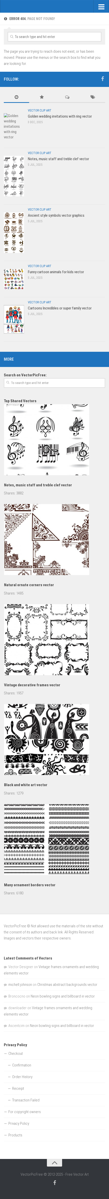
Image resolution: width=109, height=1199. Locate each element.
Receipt (18, 1088)
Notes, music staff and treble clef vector (58, 159)
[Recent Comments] (67, 97)
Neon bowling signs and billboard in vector (63, 996)
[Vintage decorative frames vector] (54, 640)
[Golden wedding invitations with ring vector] (14, 126)
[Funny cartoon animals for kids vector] (14, 279)
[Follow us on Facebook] (102, 79)
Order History (22, 1077)
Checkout (15, 1053)
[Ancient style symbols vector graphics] (14, 232)
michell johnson (20, 984)
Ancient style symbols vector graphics (56, 215)
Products (15, 1135)
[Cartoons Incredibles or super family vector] (14, 319)
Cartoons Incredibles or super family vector (60, 308)
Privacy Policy (18, 1123)
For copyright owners (24, 1112)
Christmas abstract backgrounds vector (67, 984)
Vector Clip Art (39, 110)
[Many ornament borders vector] (54, 840)
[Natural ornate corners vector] (54, 540)
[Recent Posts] (16, 97)
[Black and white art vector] (54, 740)
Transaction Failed (26, 1100)
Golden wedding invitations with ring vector (60, 116)
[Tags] (92, 97)
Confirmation (21, 1065)
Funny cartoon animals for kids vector (56, 272)
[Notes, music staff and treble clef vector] (14, 176)
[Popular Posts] (42, 97)
